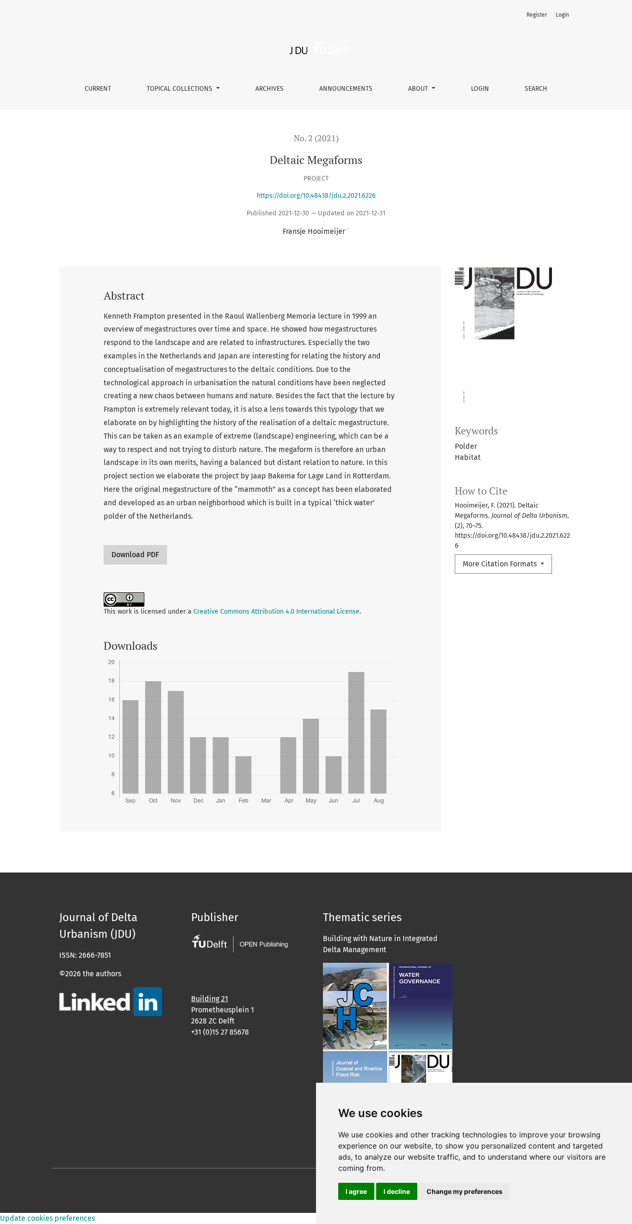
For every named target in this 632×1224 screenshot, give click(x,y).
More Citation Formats (501, 563)
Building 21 (209, 998)
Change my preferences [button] (464, 1191)
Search (536, 89)
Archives (269, 89)
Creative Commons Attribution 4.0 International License (276, 611)
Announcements (345, 89)
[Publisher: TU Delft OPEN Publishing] (239, 942)
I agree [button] (356, 1191)
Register (537, 15)
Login (480, 89)
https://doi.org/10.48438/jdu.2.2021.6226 (316, 196)
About (419, 89)
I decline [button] (397, 1191)
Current (98, 89)
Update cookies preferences (47, 1218)
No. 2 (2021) (316, 138)
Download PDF (135, 554)
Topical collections (180, 89)
